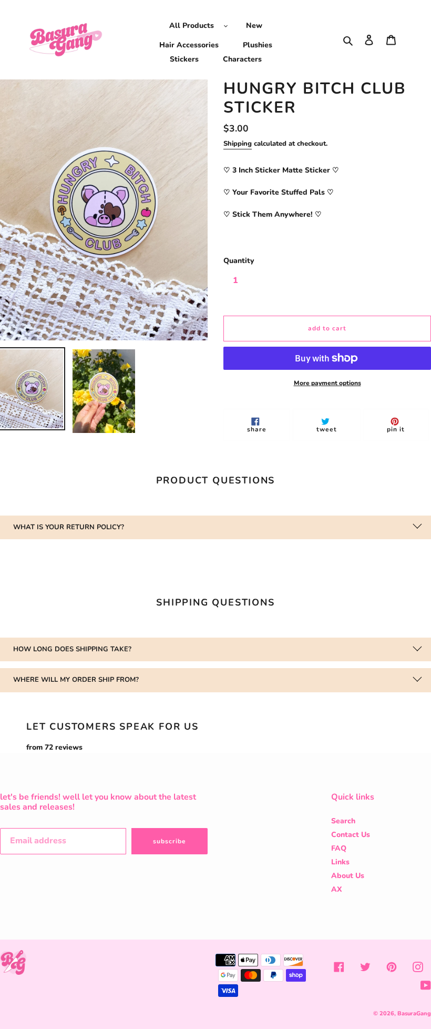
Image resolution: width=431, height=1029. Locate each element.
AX (336, 889)
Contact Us (350, 835)
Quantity (238, 261)
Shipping (237, 143)
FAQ (338, 848)
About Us (347, 876)
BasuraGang (414, 1013)
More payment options (327, 383)
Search (343, 821)
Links (340, 862)
